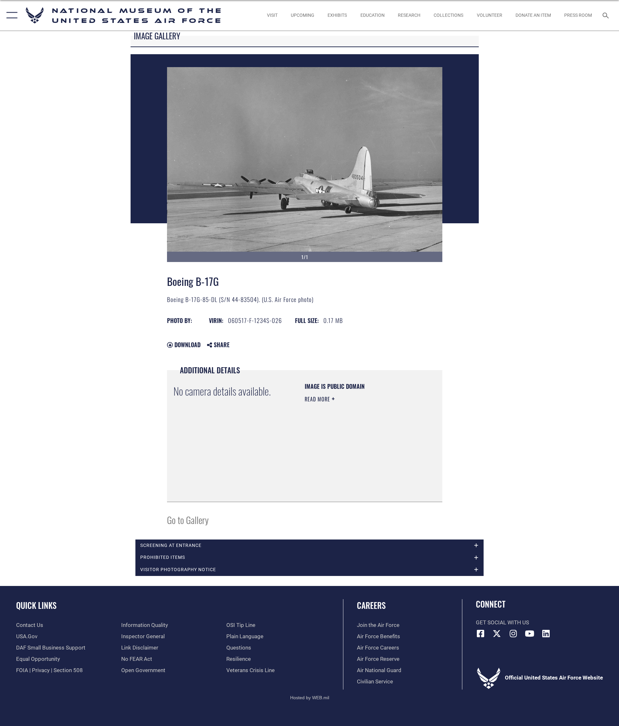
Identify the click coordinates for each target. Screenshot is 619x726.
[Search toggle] (606, 15)
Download (187, 344)
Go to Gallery (188, 520)
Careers (371, 605)
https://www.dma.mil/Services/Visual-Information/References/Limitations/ (344, 463)
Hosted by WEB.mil (309, 697)
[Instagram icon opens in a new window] (513, 633)
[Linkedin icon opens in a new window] (546, 633)
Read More (318, 399)
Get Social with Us (502, 623)
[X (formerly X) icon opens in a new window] (497, 633)
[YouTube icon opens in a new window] (530, 633)
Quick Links (36, 605)
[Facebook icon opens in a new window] (481, 633)
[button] (10, 15)
